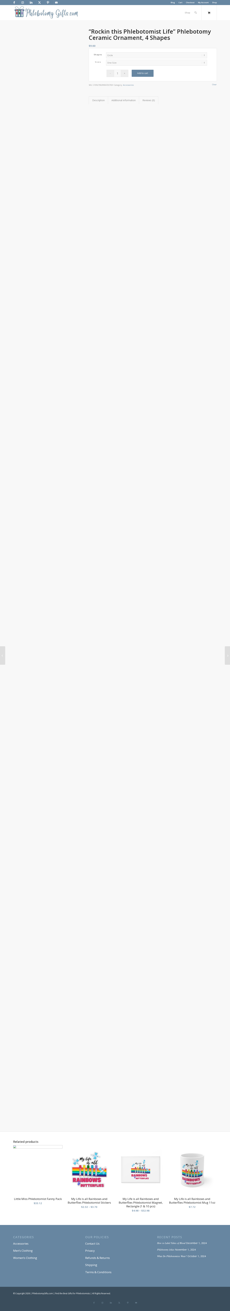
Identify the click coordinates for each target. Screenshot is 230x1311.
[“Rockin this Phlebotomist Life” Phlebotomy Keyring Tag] (227, 655)
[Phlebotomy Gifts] (46, 12)
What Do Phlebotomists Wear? (172, 1256)
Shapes (98, 54)
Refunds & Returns (97, 1258)
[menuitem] (173, 2)
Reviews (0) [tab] (148, 100)
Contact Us (92, 1243)
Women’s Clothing (25, 1258)
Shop (214, 2)
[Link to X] (39, 2)
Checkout (190, 2)
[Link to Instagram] (22, 2)
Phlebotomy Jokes (165, 1249)
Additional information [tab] (123, 100)
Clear (214, 84)
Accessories (128, 85)
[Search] (195, 12)
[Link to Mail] (56, 2)
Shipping (91, 1265)
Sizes (98, 62)
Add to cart (142, 73)
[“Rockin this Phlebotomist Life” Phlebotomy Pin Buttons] (2, 655)
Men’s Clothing (23, 1251)
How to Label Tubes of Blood (171, 1243)
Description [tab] (98, 100)
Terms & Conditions (98, 1272)
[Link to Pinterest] (47, 2)
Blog (173, 2)
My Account (203, 2)
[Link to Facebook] (14, 2)
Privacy (90, 1251)
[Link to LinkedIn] (31, 2)
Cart (180, 2)
